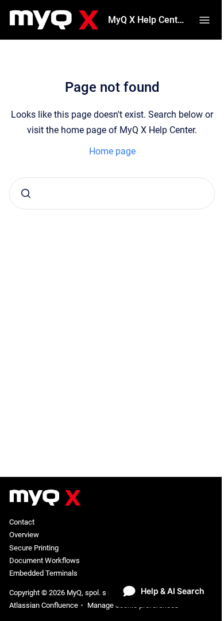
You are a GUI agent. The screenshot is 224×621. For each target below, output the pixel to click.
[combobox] (112, 193)
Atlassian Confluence (43, 605)
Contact (21, 522)
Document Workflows (44, 560)
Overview (24, 534)
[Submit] (26, 193)
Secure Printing (34, 548)
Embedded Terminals (43, 573)
